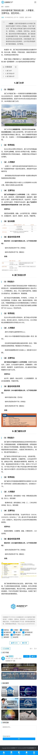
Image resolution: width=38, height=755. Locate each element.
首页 (2, 6)
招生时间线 (25, 630)
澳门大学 (18, 632)
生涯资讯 (21, 17)
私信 (34, 656)
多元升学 (15, 637)
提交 (19, 738)
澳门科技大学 (28, 632)
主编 (2, 17)
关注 (27, 656)
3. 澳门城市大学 (9, 76)
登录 (4, 736)
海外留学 (6, 637)
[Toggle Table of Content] (15, 67)
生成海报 (6, 648)
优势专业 (6, 630)
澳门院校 (6, 635)
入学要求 (15, 630)
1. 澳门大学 (8, 70)
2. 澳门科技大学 (9, 73)
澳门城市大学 (7, 632)
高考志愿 (27, 635)
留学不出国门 (17, 635)
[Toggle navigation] (35, 2)
